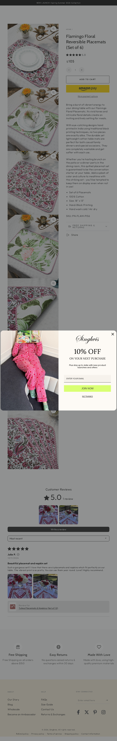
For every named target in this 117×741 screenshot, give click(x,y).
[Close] (112, 334)
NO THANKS (87, 396)
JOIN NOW (88, 388)
